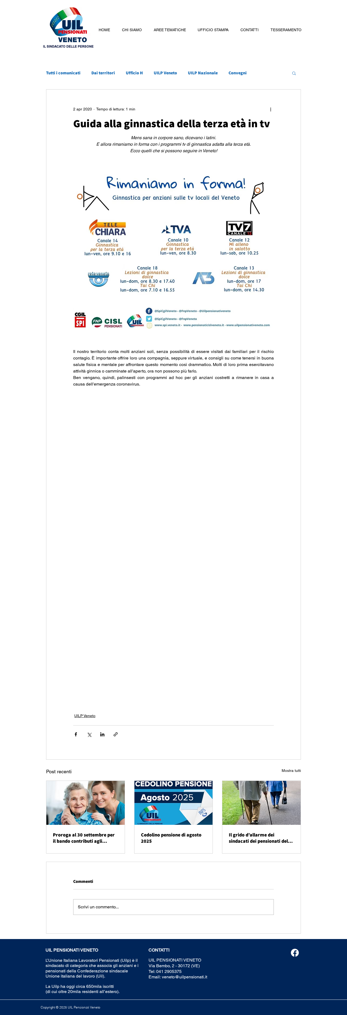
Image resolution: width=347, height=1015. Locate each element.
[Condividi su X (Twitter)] (89, 734)
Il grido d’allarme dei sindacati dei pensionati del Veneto (258, 838)
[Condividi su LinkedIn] (102, 734)
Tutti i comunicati (63, 73)
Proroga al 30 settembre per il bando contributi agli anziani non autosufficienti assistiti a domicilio (84, 838)
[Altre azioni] (270, 109)
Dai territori (103, 73)
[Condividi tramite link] (115, 734)
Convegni (238, 73)
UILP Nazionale (203, 73)
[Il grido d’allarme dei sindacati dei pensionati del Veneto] (261, 803)
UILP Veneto (165, 73)
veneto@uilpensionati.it (184, 976)
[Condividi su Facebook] (75, 734)
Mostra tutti (291, 770)
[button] (132, 30)
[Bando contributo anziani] (85, 803)
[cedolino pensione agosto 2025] (173, 803)
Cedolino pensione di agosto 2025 (171, 838)
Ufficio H (134, 73)
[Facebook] (295, 952)
